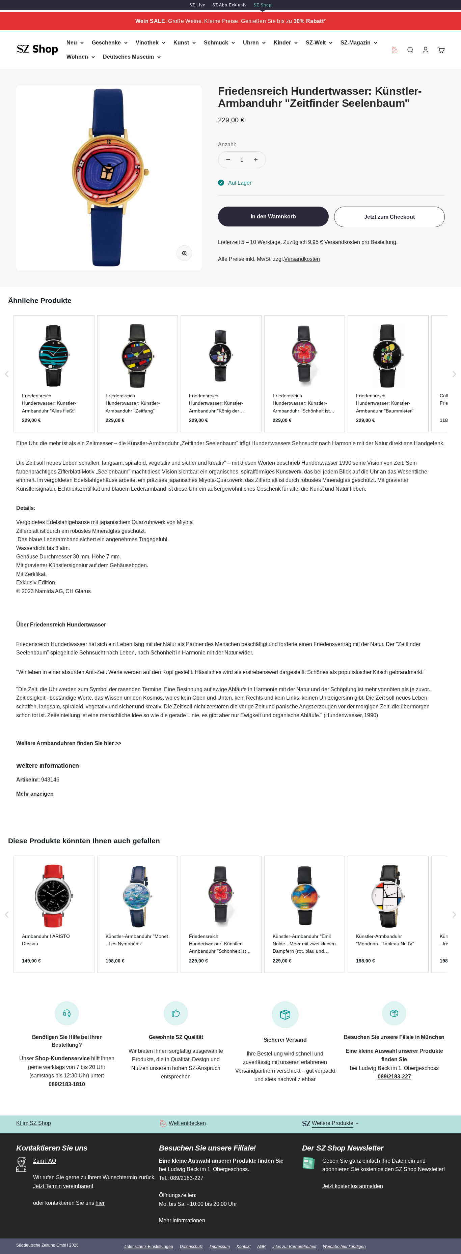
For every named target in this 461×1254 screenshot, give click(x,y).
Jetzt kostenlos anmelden (352, 1186)
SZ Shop (262, 5)
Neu (71, 42)
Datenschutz (191, 1246)
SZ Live (197, 5)
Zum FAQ (44, 1161)
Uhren (251, 42)
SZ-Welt (316, 42)
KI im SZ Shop (33, 1123)
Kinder (282, 42)
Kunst (181, 42)
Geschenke (106, 42)
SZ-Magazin (356, 42)
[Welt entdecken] (163, 1123)
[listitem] (53, 373)
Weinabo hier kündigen (344, 1246)
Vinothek (147, 42)
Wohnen (77, 56)
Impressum (220, 1246)
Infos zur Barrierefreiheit (294, 1246)
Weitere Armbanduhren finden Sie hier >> (68, 743)
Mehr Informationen (182, 1220)
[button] (6, 374)
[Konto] (425, 49)
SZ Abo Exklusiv (229, 5)
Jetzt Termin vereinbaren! (63, 1186)
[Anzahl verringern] (228, 160)
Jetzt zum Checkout (389, 216)
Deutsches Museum (128, 56)
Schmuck (216, 42)
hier (100, 1203)
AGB (261, 1246)
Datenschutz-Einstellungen (148, 1246)
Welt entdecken (187, 1123)
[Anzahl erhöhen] (256, 160)
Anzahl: (227, 144)
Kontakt (243, 1246)
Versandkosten (302, 259)
